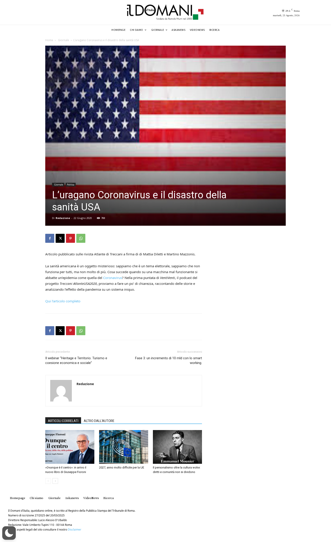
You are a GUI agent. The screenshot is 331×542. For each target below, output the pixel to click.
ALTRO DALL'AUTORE (99, 421)
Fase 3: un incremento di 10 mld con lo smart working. (168, 360)
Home (49, 40)
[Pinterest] (70, 238)
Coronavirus (112, 277)
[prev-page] (48, 481)
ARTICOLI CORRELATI (63, 421)
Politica (70, 184)
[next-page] (55, 481)
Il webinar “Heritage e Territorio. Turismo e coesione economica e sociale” (76, 360)
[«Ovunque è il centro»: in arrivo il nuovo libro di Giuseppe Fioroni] (69, 447)
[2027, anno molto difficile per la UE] (123, 447)
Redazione (63, 218)
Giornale (63, 40)
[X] (60, 238)
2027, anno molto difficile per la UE (121, 467)
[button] (9, 533)
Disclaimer (74, 529)
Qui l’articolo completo (63, 301)
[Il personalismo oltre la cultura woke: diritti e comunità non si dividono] (177, 447)
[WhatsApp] (80, 238)
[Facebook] (49, 238)
